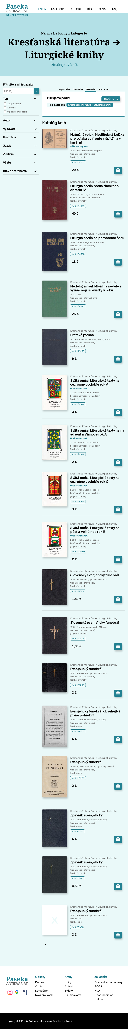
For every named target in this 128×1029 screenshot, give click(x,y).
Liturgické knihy (107, 130)
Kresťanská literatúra (82, 130)
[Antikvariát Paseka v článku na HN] (23, 993)
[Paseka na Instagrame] (9, 993)
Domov (39, 982)
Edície (89, 9)
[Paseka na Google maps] (16, 993)
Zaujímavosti (73, 995)
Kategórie (58, 9)
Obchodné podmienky (108, 982)
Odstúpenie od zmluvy (103, 997)
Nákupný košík (44, 995)
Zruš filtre (111, 98)
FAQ (114, 9)
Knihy (42, 9)
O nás (103, 9)
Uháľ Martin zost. (79, 388)
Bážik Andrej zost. (79, 146)
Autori (76, 9)
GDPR (98, 986)
